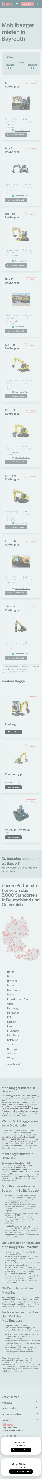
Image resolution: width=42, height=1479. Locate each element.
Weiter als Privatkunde (21, 1450)
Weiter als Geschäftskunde (21, 1471)
